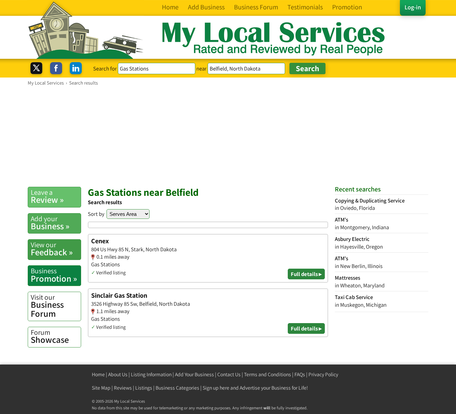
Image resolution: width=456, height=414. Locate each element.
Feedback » (52, 249)
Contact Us (229, 374)
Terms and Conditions (267, 374)
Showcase (50, 336)
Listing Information (151, 374)
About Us (118, 374)
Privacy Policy (323, 374)
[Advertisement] (228, 136)
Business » (50, 223)
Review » (47, 196)
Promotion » (54, 275)
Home (98, 374)
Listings (143, 388)
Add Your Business (194, 374)
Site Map (101, 388)
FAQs (299, 374)
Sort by (96, 214)
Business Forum (47, 305)
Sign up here (216, 388)
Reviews (123, 388)
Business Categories (177, 388)
